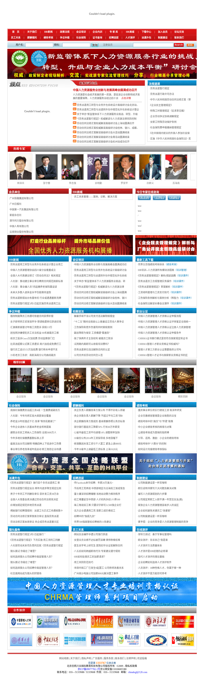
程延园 (138, 183)
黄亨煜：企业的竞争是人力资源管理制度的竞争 (163, 522)
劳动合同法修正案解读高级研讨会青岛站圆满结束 (103, 137)
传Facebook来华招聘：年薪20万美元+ (93, 482)
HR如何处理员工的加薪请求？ (90, 556)
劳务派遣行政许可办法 (162, 94)
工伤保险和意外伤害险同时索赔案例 (93, 327)
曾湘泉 (164, 183)
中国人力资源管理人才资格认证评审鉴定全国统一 (164, 321)
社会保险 (81, 37)
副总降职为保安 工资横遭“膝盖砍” (92, 333)
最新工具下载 (145, 259)
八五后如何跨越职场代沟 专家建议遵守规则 (97, 551)
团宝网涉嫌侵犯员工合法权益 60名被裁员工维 (34, 333)
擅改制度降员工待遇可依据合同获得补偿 (31, 316)
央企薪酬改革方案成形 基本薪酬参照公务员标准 (99, 421)
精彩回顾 (183, 396)
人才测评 (130, 37)
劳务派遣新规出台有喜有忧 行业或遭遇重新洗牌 (35, 298)
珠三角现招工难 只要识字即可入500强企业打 (97, 505)
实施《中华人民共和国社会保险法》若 (170, 138)
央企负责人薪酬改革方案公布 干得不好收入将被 (99, 410)
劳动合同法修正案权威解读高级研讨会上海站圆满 (100, 292)
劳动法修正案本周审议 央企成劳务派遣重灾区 (34, 522)
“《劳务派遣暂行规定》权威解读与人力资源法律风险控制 (106, 118)
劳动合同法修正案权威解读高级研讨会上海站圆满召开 (105, 123)
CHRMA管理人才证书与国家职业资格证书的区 (163, 355)
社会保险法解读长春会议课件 (153, 303)
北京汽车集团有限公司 (21, 224)
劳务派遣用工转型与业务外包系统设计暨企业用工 (36, 264)
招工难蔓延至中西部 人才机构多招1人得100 (97, 499)
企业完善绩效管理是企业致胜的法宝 (157, 415)
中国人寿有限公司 (19, 213)
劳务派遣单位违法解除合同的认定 (92, 349)
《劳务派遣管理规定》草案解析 (154, 286)
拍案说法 (78, 311)
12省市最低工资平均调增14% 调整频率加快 (97, 432)
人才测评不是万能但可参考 (152, 573)
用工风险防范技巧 (83, 562)
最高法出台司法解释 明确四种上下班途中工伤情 (35, 443)
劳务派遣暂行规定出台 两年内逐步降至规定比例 (35, 488)
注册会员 (108, 44)
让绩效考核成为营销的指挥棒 (153, 432)
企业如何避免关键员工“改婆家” (154, 510)
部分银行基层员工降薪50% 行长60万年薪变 (97, 427)
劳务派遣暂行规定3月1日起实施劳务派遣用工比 (35, 303)
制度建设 (163, 37)
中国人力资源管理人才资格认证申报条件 (159, 333)
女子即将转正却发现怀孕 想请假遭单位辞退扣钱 (35, 321)
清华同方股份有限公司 (21, 208)
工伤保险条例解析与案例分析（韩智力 (158, 298)
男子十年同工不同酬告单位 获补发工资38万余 (34, 494)
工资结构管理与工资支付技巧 (153, 292)
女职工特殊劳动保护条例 (163, 122)
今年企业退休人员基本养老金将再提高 (30, 427)
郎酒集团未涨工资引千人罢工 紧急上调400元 (97, 443)
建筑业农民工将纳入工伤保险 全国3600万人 (33, 432)
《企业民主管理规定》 (161, 105)
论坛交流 (179, 32)
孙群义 (87, 183)
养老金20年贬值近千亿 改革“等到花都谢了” (33, 421)
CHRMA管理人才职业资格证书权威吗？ (159, 344)
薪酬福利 (32, 37)
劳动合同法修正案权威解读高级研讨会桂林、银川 (100, 298)
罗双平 (61, 183)
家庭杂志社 (16, 202)
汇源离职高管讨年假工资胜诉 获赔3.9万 (31, 327)
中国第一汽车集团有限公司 (24, 196)
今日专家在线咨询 (148, 192)
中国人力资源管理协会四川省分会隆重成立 (33, 270)
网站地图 (64, 658)
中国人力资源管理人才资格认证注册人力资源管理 (164, 327)
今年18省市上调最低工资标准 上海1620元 (96, 449)
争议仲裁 (65, 37)
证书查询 (97, 37)
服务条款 (108, 658)
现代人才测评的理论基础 (151, 556)
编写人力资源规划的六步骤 (152, 494)
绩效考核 (48, 37)
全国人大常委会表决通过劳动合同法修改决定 (34, 499)
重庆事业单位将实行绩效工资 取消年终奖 (160, 410)
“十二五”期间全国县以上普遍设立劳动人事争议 (99, 321)
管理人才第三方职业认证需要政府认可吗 (159, 349)
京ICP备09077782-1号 (89, 669)
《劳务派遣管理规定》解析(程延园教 (157, 275)
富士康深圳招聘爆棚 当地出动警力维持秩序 (97, 494)
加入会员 (163, 32)
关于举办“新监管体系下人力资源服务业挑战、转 (99, 281)
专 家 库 (114, 32)
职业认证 (142, 311)
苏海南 (113, 183)
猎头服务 (14, 529)
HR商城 (130, 32)
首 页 (15, 32)
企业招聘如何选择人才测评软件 (155, 562)
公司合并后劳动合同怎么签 (88, 355)
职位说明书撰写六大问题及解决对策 (157, 488)
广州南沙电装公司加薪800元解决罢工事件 (96, 573)
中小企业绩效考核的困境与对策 (155, 427)
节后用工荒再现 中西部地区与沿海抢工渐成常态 (99, 488)
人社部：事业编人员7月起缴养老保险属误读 (33, 286)
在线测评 (142, 529)
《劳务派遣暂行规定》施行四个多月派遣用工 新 (35, 482)
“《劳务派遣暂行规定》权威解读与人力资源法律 (99, 286)
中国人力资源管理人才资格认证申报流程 (159, 316)
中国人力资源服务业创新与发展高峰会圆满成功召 (100, 264)
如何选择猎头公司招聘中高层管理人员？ (31, 556)
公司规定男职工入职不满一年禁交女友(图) (160, 499)
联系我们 (179, 37)
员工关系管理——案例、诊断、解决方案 (95, 196)
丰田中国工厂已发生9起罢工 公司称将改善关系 (99, 568)
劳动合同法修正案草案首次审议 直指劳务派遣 (34, 516)
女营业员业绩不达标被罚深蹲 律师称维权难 (97, 540)
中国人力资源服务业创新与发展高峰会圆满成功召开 (105, 90)
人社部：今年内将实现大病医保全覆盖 (30, 415)
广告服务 (97, 658)
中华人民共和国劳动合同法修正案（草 (170, 99)
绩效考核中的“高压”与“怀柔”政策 (155, 421)
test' (140, 225)
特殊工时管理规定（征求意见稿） (168, 110)
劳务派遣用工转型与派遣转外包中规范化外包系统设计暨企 (108, 109)
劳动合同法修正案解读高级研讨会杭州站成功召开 (103, 141)
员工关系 (16, 37)
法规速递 (154, 83)
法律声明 (131, 658)
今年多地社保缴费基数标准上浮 (27, 438)
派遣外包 (146, 37)
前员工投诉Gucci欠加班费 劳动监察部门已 (32, 338)
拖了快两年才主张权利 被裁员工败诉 (93, 338)
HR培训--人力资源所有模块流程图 (156, 270)
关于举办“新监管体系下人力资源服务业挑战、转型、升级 (107, 114)
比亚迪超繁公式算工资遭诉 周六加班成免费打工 (35, 344)
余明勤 (35, 183)
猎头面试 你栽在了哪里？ (23, 551)
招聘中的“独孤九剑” (84, 516)
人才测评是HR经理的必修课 (153, 551)
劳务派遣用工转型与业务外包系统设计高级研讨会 (100, 270)
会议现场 (21, 396)
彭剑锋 (190, 183)
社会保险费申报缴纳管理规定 (165, 127)
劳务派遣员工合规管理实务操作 (155, 281)
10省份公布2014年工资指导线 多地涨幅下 (96, 438)
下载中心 (146, 32)
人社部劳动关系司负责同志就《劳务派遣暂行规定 (36, 545)
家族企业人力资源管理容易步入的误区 (158, 505)
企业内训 (97, 32)
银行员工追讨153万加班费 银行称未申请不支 (34, 349)
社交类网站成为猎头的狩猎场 (25, 573)
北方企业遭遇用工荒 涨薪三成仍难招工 (94, 510)
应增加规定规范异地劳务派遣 (25, 505)
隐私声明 (86, 658)
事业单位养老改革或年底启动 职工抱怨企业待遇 (35, 449)
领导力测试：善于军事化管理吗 (155, 534)
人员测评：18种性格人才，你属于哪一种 (159, 568)
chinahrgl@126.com (137, 672)
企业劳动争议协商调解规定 (164, 116)
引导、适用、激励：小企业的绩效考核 (158, 438)
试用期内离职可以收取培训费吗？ (92, 344)
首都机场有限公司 (19, 230)
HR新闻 (48, 32)
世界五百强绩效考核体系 (151, 264)
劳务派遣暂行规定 (159, 88)
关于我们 (32, 32)
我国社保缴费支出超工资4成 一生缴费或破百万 (35, 410)
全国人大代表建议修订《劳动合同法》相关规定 (35, 275)
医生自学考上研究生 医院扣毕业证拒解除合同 (98, 545)
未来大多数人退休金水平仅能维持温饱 (30, 292)
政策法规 (65, 32)
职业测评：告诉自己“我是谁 (153, 540)
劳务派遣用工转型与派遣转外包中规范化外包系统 (100, 275)
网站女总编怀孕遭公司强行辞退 (91, 534)
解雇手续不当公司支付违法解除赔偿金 (94, 316)
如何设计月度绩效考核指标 (152, 449)
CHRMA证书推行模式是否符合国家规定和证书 (163, 338)
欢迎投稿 (142, 658)
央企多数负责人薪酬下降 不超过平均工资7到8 (98, 415)
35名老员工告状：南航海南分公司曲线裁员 (33, 355)
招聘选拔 (114, 37)
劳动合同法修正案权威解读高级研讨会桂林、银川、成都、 (108, 128)
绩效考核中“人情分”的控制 (152, 443)
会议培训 (81, 32)
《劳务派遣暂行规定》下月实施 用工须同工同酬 (35, 540)
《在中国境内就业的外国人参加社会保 (170, 133)
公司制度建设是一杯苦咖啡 (152, 482)
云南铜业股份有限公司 (21, 219)
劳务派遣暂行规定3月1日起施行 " (27, 534)
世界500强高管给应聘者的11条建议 (92, 522)
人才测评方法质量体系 (150, 545)
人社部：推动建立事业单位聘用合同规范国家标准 (36, 281)
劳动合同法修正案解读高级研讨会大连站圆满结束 (103, 132)
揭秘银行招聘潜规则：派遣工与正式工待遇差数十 (36, 510)
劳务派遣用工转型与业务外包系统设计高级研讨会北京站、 (108, 105)
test (139, 206)
